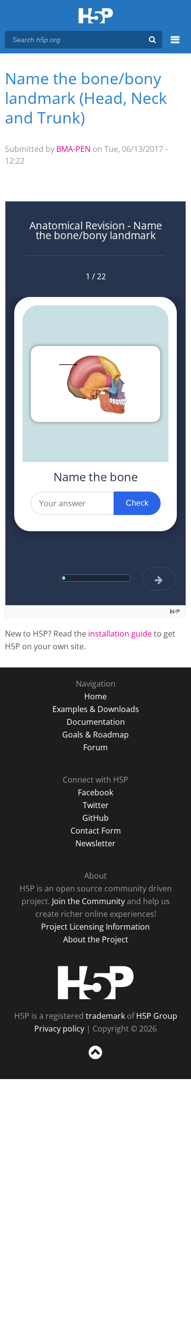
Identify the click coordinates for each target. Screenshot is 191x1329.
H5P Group (156, 1015)
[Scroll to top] (95, 1059)
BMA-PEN (73, 149)
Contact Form (96, 830)
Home (95, 696)
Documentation (96, 721)
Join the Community (88, 901)
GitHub (95, 817)
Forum (95, 747)
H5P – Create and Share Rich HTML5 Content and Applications (96, 16)
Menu (175, 45)
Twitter (96, 805)
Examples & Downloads (95, 709)
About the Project (95, 939)
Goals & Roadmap (95, 734)
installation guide (120, 633)
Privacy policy (59, 1028)
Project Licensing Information (95, 926)
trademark (105, 1015)
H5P (95, 982)
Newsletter (95, 843)
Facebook (95, 792)
